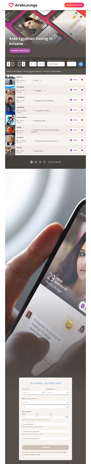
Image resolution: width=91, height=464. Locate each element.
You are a (10, 60)
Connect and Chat (20, 50)
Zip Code (70, 60)
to (38, 60)
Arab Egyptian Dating (32, 71)
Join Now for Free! (74, 5)
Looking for (22, 60)
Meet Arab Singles (14, 71)
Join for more (54, 162)
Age (31, 60)
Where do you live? (54, 60)
